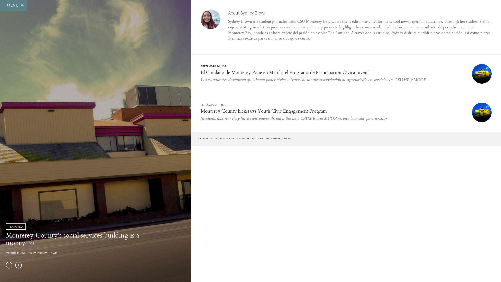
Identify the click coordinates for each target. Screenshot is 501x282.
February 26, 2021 (213, 105)
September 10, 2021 (214, 66)
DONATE (287, 138)
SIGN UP (275, 138)
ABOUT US (263, 138)
